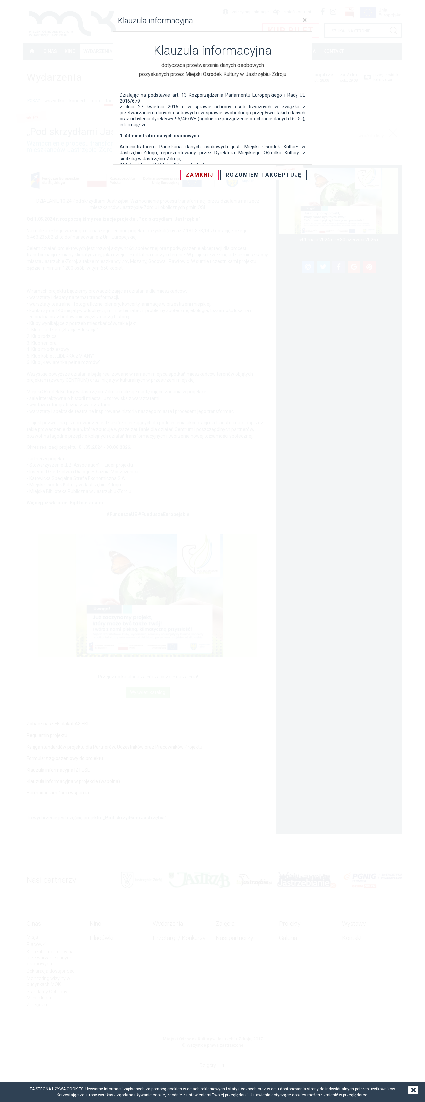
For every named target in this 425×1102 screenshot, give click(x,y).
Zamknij (199, 175)
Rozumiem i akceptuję (264, 175)
